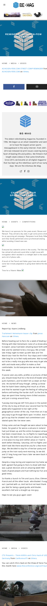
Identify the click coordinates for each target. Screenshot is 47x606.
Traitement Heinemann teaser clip (17, 333)
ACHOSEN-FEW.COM (11, 71)
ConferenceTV (21, 558)
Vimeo (26, 71)
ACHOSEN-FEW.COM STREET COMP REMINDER (22, 68)
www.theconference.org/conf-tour (32, 566)
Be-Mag (17, 41)
